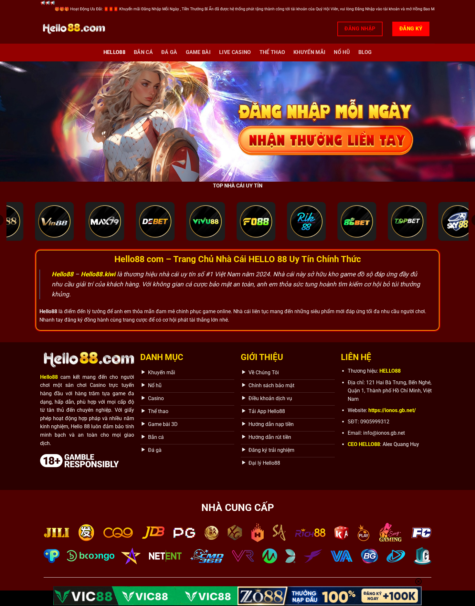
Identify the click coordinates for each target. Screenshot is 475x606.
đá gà (169, 52)
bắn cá (143, 52)
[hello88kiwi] (72, 29)
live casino (235, 52)
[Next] (457, 121)
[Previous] (18, 121)
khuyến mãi (309, 52)
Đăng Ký (410, 29)
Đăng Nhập (359, 29)
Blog (365, 52)
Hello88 (114, 52)
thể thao (272, 52)
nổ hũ (342, 52)
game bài (198, 52)
